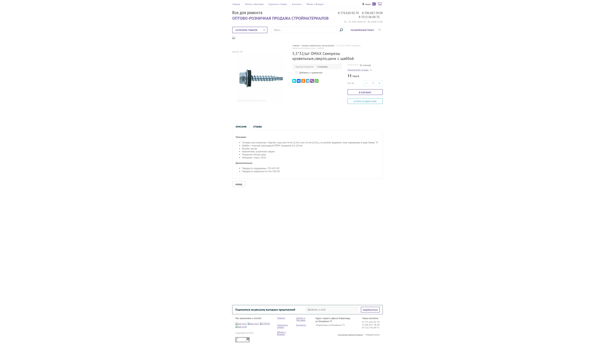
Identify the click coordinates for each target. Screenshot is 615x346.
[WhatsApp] (317, 81)
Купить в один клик (365, 101)
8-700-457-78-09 (372, 13)
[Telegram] (308, 81)
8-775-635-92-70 (348, 13)
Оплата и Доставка (254, 4)
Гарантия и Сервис (277, 4)
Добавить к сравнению (310, 72)
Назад (238, 184)
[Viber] (312, 81)
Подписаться (370, 310)
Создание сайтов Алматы (350, 334)
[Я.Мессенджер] (294, 81)
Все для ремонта (247, 12)
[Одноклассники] (303, 81)
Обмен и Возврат (315, 4)
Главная (236, 4)
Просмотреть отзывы (358, 70)
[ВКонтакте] (299, 81)
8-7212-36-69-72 (369, 17)
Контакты (297, 4)
